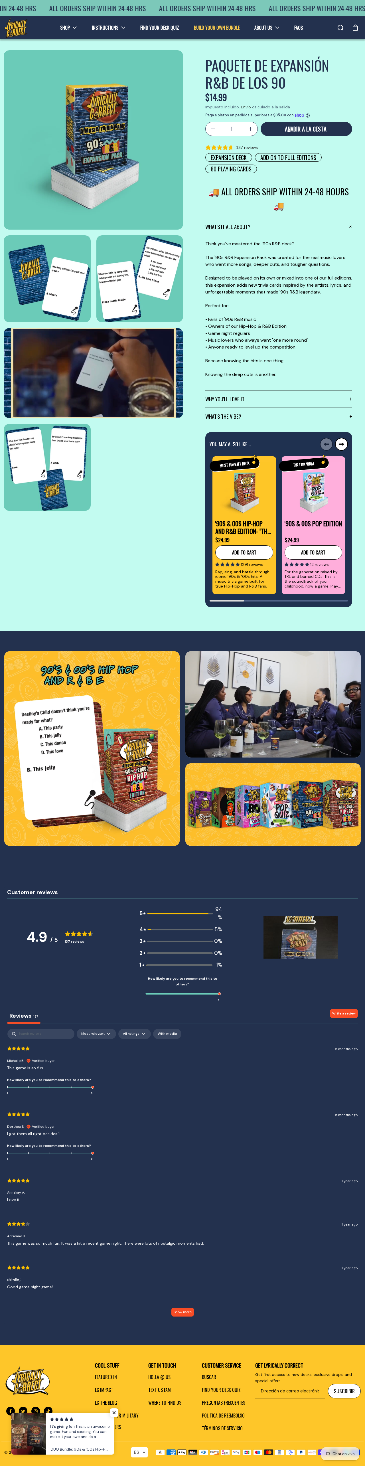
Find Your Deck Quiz (221, 1389)
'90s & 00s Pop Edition (313, 524)
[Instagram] (35, 1411)
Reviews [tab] (23, 1015)
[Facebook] (10, 1411)
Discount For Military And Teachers (117, 1421)
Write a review (344, 1013)
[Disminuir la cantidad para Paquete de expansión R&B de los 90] (212, 129)
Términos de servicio (222, 1428)
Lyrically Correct (36, 1452)
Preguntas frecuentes (223, 1402)
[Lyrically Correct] (16, 27)
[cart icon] (355, 27)
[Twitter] (23, 1411)
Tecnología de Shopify (74, 1452)
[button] (228, 564)
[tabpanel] (182, 1175)
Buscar (209, 1377)
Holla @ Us (159, 1377)
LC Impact (104, 1389)
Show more (183, 1312)
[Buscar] (340, 27)
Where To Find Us (164, 1402)
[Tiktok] (48, 1411)
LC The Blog (106, 1402)
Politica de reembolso (223, 1415)
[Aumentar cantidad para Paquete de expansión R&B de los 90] (250, 129)
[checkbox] (167, 1034)
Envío (246, 107)
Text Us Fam (159, 1389)
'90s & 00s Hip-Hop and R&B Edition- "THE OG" (242, 527)
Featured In (106, 1377)
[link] (92, 748)
